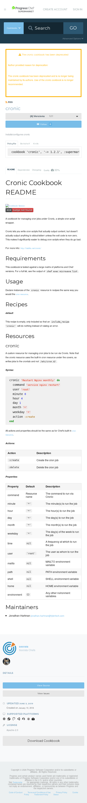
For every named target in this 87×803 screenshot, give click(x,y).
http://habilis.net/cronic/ (30, 248)
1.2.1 (41, 116)
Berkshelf (25, 143)
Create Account (55, 9)
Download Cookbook (43, 741)
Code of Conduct (15, 792)
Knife (36, 143)
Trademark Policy (41, 794)
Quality (52, 170)
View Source (43, 685)
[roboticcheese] (8, 662)
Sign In (77, 9)
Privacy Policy (61, 792)
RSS (10, 102)
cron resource (22, 294)
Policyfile (11, 143)
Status (55, 794)
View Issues (43, 693)
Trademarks (17, 782)
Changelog (36, 169)
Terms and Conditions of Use (39, 792)
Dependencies (24, 169)
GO (73, 27)
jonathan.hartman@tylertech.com (47, 615)
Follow (45, 124)
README (11, 169)
